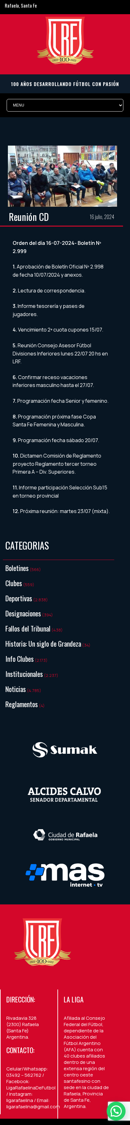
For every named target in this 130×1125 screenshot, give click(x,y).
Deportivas (18, 598)
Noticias (15, 689)
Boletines (17, 568)
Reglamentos (21, 704)
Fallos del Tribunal (27, 628)
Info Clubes (19, 659)
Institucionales (24, 674)
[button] (116, 1111)
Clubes (13, 583)
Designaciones (23, 613)
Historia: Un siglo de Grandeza (43, 643)
